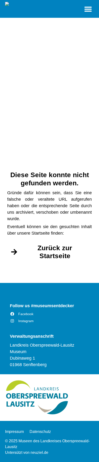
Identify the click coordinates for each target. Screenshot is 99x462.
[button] (88, 9)
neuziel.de (39, 452)
